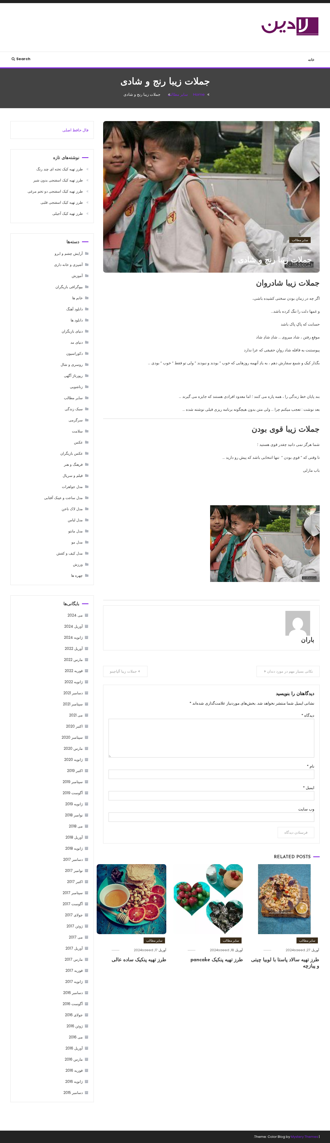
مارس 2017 (74, 959)
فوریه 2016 (74, 1070)
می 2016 (76, 1037)
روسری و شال (72, 364)
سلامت (77, 431)
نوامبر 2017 (74, 870)
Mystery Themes (304, 1136)
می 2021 (76, 715)
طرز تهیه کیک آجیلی (67, 213)
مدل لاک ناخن (72, 508)
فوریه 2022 (74, 670)
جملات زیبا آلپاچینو (123, 671)
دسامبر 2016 (73, 992)
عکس (78, 442)
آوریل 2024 (73, 626)
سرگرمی (76, 420)
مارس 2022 (73, 659)
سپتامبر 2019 (73, 781)
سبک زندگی (74, 409)
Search (23, 58)
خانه (311, 59)
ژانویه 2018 (74, 848)
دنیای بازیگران (72, 331)
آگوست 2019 (73, 792)
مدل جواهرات (72, 486)
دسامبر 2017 (73, 859)
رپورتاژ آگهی (73, 375)
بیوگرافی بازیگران (69, 286)
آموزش (77, 275)
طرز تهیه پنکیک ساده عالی (139, 960)
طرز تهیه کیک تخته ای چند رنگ (59, 169)
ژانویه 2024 (73, 637)
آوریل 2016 (74, 1048)
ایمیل (308, 787)
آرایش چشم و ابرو (69, 253)
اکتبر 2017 (75, 881)
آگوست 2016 (73, 1003)
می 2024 (75, 615)
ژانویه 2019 (74, 804)
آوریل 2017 (74, 948)
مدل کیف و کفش (69, 553)
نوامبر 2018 (74, 815)
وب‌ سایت (306, 809)
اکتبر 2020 (74, 726)
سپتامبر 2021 (73, 704)
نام (310, 766)
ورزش (78, 564)
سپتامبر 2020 (72, 737)
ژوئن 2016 (75, 1026)
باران (307, 640)
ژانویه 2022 (73, 681)
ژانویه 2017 (74, 981)
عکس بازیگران (71, 453)
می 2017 (76, 937)
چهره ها (77, 575)
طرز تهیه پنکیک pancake (217, 960)
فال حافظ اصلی (75, 130)
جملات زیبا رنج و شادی (275, 260)
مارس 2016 (74, 1059)
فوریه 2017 (74, 970)
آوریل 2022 (74, 648)
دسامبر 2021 (73, 693)
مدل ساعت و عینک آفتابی (63, 497)
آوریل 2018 (74, 837)
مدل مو (77, 542)
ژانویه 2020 (73, 759)
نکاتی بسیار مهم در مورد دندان (290, 671)
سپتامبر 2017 (73, 892)
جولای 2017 (74, 915)
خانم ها (77, 298)
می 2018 (76, 826)
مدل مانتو (75, 531)
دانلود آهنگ (74, 309)
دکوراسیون (74, 353)
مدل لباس (75, 520)
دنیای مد (76, 342)
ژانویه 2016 (74, 1081)
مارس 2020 (73, 748)
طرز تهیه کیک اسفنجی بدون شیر (58, 180)
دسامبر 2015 (73, 1092)
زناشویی (76, 386)
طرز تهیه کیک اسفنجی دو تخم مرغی (55, 191)
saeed (299, 950)
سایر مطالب (300, 240)
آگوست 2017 (73, 903)
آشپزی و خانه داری (68, 264)
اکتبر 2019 (75, 770)
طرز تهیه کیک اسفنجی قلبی (61, 202)
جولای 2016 (74, 1015)
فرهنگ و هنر (73, 464)
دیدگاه (307, 715)
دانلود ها (77, 320)
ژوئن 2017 (75, 926)
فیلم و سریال (73, 475)
